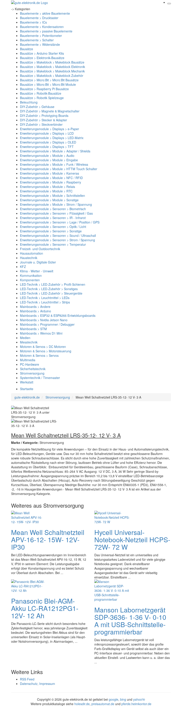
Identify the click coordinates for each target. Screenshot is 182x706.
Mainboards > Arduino (35, 311)
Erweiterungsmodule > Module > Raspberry (50, 182)
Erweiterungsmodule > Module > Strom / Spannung (56, 204)
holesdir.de (82, 704)
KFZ (23, 266)
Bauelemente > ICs (33, 22)
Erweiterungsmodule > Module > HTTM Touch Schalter (58, 169)
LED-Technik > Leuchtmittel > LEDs (44, 297)
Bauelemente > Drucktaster (39, 18)
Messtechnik (29, 342)
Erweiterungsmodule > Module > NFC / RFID (51, 178)
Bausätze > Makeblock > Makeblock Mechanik (52, 71)
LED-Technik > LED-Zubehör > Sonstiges (49, 289)
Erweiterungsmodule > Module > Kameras (49, 173)
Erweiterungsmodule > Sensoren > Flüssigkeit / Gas (56, 213)
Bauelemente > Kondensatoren (42, 26)
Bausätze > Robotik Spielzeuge (42, 98)
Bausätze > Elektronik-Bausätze (42, 58)
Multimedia (27, 360)
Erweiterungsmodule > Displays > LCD (47, 133)
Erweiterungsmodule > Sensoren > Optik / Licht (53, 226)
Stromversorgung (32, 373)
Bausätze (26, 49)
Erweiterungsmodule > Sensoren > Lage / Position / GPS (59, 222)
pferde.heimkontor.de (136, 704)
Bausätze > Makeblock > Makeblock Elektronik (52, 66)
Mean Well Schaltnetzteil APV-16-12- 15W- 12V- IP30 (47, 539)
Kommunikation (31, 275)
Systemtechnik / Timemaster (40, 377)
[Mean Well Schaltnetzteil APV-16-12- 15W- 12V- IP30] (29, 517)
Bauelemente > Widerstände (40, 44)
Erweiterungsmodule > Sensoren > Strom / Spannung (57, 240)
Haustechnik (28, 257)
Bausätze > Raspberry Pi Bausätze (44, 89)
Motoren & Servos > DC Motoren (43, 346)
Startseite (26, 389)
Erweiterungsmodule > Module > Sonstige (49, 200)
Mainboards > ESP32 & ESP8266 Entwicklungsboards (57, 315)
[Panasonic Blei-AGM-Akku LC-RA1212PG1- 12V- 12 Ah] (29, 585)
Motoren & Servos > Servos (39, 355)
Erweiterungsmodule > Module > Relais (47, 186)
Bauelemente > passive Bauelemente (46, 31)
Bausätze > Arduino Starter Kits (42, 53)
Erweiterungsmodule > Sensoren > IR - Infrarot (53, 217)
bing (123, 699)
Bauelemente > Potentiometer (41, 35)
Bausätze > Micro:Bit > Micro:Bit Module (48, 84)
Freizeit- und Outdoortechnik (40, 249)
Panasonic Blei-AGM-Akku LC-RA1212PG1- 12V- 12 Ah (44, 608)
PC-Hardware (29, 364)
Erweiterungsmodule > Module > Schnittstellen (52, 195)
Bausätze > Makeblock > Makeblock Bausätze (52, 62)
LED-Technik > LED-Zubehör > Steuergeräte (51, 293)
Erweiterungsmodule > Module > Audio (47, 155)
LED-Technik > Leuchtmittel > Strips (45, 302)
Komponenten (30, 280)
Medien (25, 337)
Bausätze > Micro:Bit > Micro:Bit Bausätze (49, 80)
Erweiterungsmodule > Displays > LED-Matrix (51, 138)
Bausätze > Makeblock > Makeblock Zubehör (51, 75)
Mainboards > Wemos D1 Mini (41, 333)
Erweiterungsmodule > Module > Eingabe (49, 160)
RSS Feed (27, 679)
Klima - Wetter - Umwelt (36, 271)
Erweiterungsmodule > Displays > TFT (47, 146)
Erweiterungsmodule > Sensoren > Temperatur (53, 244)
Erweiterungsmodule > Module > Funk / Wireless (54, 164)
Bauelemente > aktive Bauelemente (45, 13)
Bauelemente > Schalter (37, 40)
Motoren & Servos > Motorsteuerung (45, 351)
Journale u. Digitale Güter (38, 262)
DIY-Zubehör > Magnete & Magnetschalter (49, 111)
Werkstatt (26, 382)
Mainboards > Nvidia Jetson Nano (43, 320)
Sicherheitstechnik (33, 369)
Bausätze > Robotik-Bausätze (40, 93)
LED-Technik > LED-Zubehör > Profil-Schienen (52, 284)
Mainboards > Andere (35, 306)
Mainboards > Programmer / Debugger (47, 324)
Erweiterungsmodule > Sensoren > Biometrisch (53, 209)
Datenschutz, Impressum (37, 683)
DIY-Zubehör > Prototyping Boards (44, 115)
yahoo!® (139, 699)
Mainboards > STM (33, 329)
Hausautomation (31, 253)
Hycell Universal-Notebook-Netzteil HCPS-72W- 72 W (132, 539)
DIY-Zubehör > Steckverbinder (41, 124)
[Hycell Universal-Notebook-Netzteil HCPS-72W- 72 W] (112, 517)
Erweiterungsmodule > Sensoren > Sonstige (51, 231)
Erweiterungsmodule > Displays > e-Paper (49, 129)
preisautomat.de (102, 704)
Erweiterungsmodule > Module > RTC (46, 191)
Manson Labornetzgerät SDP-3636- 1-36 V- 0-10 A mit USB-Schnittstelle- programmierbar (130, 620)
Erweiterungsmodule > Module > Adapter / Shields (55, 151)
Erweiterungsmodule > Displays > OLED (48, 142)
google (113, 699)
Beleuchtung (29, 102)
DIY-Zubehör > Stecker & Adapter (43, 120)
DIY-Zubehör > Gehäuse (37, 106)
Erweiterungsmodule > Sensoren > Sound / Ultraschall (58, 235)
